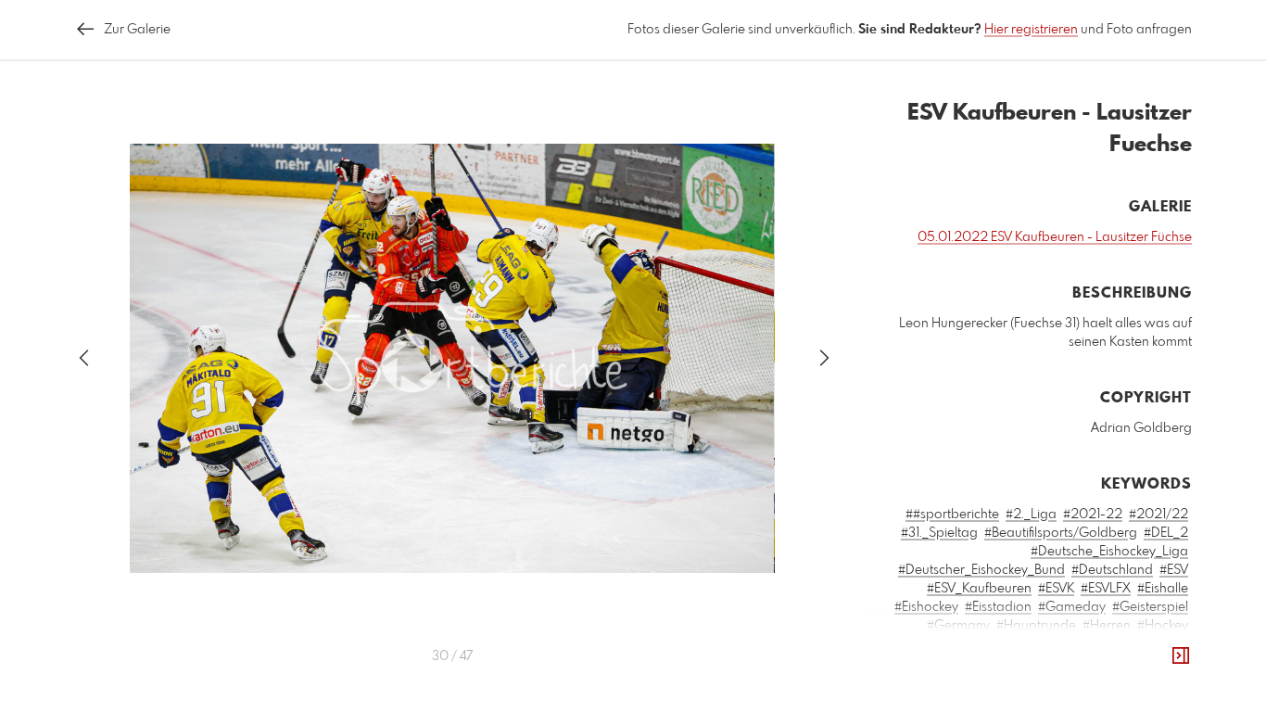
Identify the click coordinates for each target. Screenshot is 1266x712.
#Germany (958, 625)
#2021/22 (1158, 514)
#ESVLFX (1106, 588)
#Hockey (1162, 625)
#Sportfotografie (1139, 699)
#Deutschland (1112, 570)
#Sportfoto (1051, 699)
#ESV (1173, 570)
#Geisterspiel (1150, 607)
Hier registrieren (1031, 29)
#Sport (993, 699)
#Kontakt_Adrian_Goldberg (1071, 644)
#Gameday (1072, 607)
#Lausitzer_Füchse (992, 662)
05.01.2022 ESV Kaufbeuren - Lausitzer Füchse (1055, 237)
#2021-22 (1092, 514)
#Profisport (1058, 681)
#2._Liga (1031, 514)
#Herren (1106, 625)
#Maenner (1083, 662)
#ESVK (1056, 588)
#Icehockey (950, 644)
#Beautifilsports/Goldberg (1060, 533)
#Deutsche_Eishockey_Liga (1109, 551)
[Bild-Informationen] (1181, 656)
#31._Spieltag (939, 533)
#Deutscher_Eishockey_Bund (981, 570)
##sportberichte (952, 514)
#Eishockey (926, 607)
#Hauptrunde (1036, 625)
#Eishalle (1162, 588)
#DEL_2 (1166, 533)
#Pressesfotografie (964, 681)
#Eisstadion (998, 607)
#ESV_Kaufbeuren (979, 588)
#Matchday (1154, 662)
